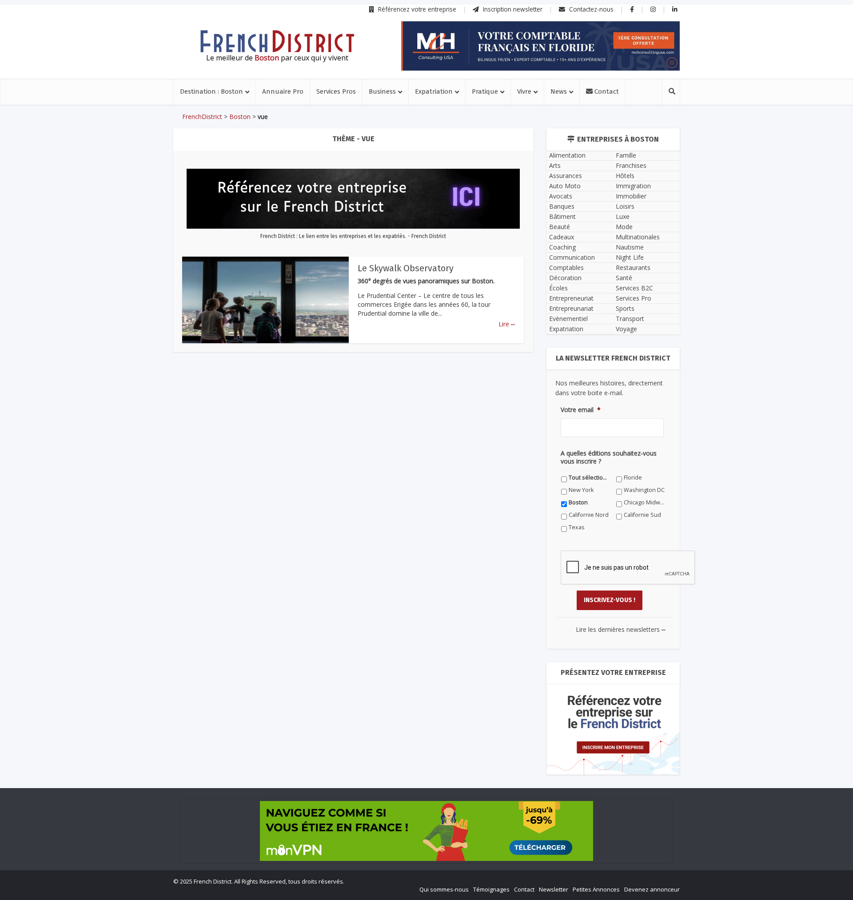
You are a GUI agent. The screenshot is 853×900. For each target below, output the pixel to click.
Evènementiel (568, 318)
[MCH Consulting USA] (540, 46)
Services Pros (336, 91)
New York (581, 490)
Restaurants (633, 267)
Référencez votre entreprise (416, 9)
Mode (624, 226)
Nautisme (630, 247)
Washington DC (644, 490)
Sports (625, 308)
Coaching (562, 247)
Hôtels (625, 175)
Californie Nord (589, 515)
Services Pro (633, 298)
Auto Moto (565, 186)
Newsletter (553, 889)
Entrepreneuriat (571, 298)
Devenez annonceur (652, 889)
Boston (240, 116)
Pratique (485, 91)
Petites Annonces (596, 889)
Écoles (558, 288)
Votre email (581, 410)
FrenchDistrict (202, 116)
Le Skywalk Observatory (406, 268)
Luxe (623, 216)
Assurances (565, 175)
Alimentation (567, 155)
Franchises (631, 165)
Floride (633, 477)
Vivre (524, 91)
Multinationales (638, 237)
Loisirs (625, 206)
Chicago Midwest (644, 502)
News (558, 91)
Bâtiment (562, 216)
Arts (555, 165)
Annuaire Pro (282, 91)
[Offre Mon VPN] (426, 831)
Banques (561, 206)
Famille (626, 155)
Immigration (633, 186)
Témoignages (491, 889)
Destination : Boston (211, 91)
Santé (624, 278)
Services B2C (634, 288)
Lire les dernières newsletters (621, 629)
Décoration (565, 278)
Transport (630, 318)
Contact (606, 91)
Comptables (566, 267)
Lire (506, 324)
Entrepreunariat (571, 308)
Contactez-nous (590, 9)
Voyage (626, 329)
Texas (577, 527)
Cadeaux (561, 237)
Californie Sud (642, 515)
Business (382, 91)
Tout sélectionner (589, 477)
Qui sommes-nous (444, 889)
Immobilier (631, 196)
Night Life (630, 257)
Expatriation (434, 91)
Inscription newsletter (511, 9)
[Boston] (277, 41)
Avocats (560, 196)
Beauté (559, 226)
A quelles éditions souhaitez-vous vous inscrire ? (609, 457)
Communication (572, 257)
